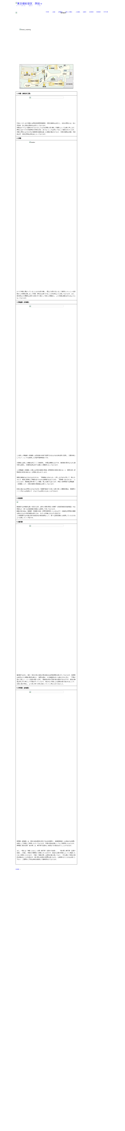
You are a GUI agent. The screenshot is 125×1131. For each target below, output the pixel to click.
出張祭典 (91, 11)
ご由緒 (53, 11)
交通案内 (60, 11)
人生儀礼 (78, 11)
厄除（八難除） (69, 11)
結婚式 (84, 11)
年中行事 (106, 11)
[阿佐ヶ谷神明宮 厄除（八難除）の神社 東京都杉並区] (30, 4)
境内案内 (98, 11)
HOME (47, 11)
